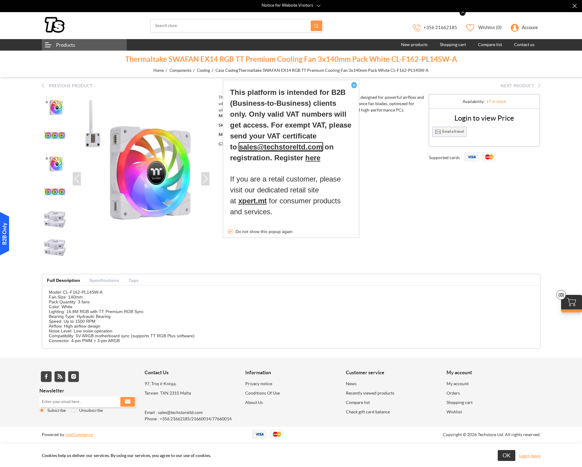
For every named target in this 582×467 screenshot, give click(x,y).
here (312, 158)
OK (506, 455)
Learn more (529, 455)
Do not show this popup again (264, 231)
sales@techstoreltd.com (281, 147)
